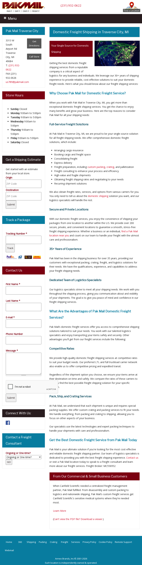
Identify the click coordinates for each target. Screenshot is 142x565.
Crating (53, 542)
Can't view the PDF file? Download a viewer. (78, 519)
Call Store (34, 56)
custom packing (96, 167)
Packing (43, 542)
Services (75, 542)
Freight (64, 542)
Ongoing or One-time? (18, 453)
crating (110, 167)
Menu (12, 18)
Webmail (9, 550)
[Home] (24, 11)
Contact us (132, 457)
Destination (12, 190)
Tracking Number (16, 233)
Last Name (13, 300)
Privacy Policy (89, 542)
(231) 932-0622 (71, 5)
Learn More (59, 510)
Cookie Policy (105, 542)
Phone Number (14, 334)
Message (12, 350)
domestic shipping (98, 196)
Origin (9, 177)
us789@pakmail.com (17, 82)
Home (9, 542)
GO (9, 462)
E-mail (10, 317)
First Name (13, 284)
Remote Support (123, 542)
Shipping (31, 542)
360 (20, 542)
